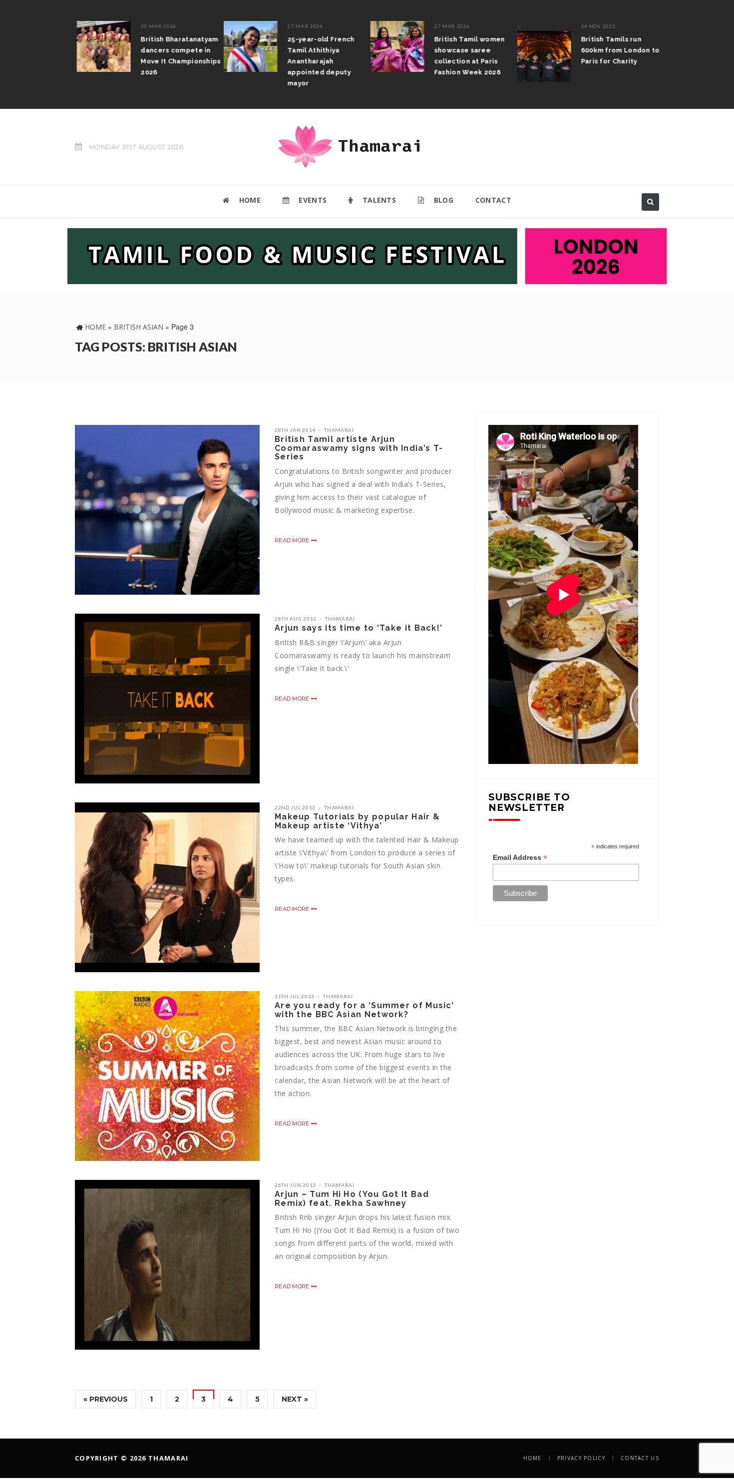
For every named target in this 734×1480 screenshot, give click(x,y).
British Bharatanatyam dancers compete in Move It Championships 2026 (179, 55)
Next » (295, 1399)
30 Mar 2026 (157, 26)
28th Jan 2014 (295, 430)
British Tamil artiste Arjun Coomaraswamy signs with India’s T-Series (359, 447)
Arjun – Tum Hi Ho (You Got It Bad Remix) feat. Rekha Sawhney (352, 1198)
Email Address (520, 857)
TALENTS (378, 200)
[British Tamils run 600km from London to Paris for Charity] (542, 51)
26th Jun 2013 (295, 1185)
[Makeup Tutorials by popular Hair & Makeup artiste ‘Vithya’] (167, 887)
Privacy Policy (581, 1458)
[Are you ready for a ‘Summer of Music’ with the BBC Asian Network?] (167, 1076)
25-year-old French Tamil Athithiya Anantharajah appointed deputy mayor (319, 61)
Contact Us (640, 1458)
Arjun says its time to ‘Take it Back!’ (358, 628)
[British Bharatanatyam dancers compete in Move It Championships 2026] (102, 46)
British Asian (138, 327)
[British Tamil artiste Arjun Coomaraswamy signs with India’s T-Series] (167, 510)
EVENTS (312, 200)
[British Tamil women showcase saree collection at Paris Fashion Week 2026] (395, 46)
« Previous (105, 1399)
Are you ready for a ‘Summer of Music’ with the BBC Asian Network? (364, 1010)
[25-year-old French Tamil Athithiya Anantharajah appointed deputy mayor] (249, 46)
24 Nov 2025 (596, 26)
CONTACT (493, 200)
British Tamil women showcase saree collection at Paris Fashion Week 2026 (467, 55)
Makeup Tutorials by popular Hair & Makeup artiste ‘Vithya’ (357, 821)
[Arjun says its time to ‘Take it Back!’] (167, 698)
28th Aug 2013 (296, 619)
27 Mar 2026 (304, 26)
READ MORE (293, 540)
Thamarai (339, 430)
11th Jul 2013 (295, 996)
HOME (249, 200)
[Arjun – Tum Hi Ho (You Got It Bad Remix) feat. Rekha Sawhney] (167, 1265)
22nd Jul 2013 (295, 807)
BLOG (442, 200)
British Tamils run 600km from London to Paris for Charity (618, 50)
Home (95, 327)
